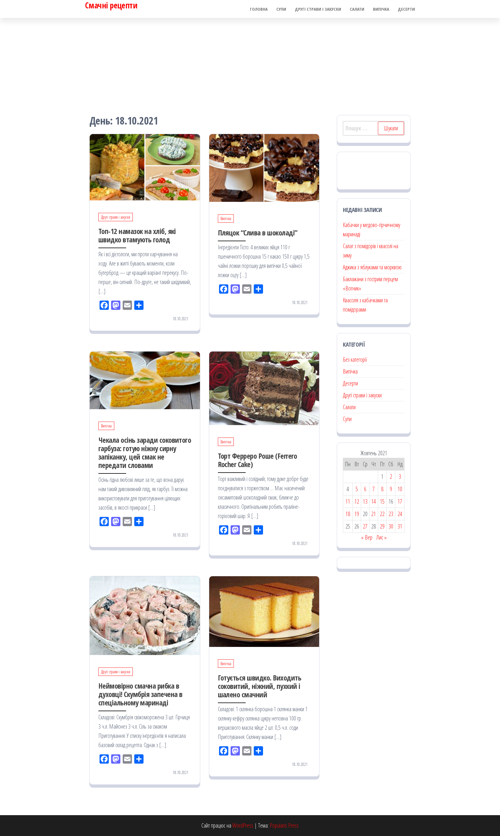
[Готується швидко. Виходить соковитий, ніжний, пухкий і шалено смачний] (264, 611)
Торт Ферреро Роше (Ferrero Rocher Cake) (257, 460)
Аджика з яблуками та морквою (372, 267)
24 (400, 514)
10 (400, 489)
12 (356, 501)
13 (365, 501)
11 (347, 501)
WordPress (242, 825)
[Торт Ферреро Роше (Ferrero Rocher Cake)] (264, 388)
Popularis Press (284, 825)
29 (382, 526)
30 (391, 526)
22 (382, 514)
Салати (357, 9)
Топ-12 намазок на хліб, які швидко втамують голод (137, 235)
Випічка (381, 9)
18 (347, 514)
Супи (281, 9)
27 (365, 526)
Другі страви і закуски (318, 9)
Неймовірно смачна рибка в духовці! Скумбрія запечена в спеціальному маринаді (140, 694)
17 (400, 501)
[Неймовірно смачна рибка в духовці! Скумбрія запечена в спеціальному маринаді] (145, 615)
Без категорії (355, 359)
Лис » (381, 537)
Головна (259, 9)
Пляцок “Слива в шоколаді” (257, 232)
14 (373, 501)
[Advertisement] (250, 61)
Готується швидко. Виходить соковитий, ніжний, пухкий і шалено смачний (259, 686)
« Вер (366, 537)
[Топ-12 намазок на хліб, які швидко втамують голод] (145, 166)
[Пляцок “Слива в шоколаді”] (264, 167)
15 (382, 501)
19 (356, 514)
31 (400, 526)
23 (391, 514)
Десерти (406, 9)
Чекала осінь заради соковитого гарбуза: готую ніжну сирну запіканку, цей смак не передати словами (144, 452)
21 (373, 514)
